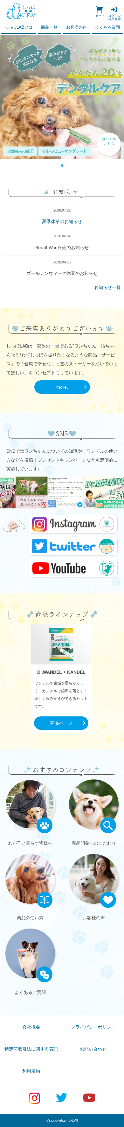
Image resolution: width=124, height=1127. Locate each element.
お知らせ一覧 (107, 287)
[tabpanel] (62, 97)
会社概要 (31, 1027)
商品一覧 (49, 27)
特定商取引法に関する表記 (31, 1049)
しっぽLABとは (18, 27)
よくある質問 (107, 27)
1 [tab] (62, 165)
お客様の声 (76, 27)
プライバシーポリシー (93, 1027)
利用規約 (31, 1070)
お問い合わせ (93, 1049)
